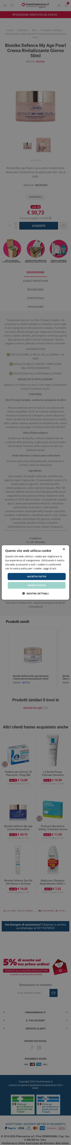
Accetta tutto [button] (36, 576)
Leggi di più (49, 568)
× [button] (63, 549)
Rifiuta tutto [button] (36, 585)
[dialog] (35, 572)
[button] (35, 593)
